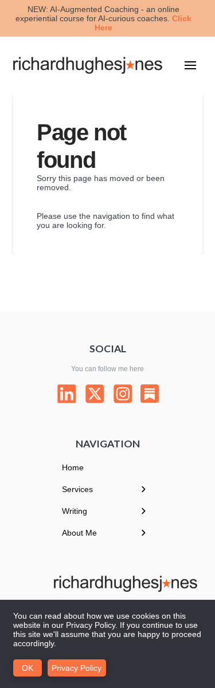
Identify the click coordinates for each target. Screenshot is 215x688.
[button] (190, 65)
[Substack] (149, 393)
